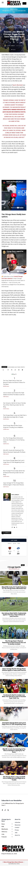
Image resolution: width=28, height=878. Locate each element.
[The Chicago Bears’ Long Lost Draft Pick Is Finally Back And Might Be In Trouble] (14, 768)
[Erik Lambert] (5, 46)
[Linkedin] (14, 527)
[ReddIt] (13, 42)
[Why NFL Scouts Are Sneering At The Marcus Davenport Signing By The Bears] (14, 740)
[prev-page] (11, 790)
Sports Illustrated (18, 85)
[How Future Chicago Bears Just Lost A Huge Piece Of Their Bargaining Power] (14, 714)
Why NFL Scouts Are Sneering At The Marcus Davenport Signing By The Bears (14, 750)
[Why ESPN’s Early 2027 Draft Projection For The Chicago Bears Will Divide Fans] (14, 578)
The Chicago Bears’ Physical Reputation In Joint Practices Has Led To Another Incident (14, 642)
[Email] (17, 42)
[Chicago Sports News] (14, 3)
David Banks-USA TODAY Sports (16, 367)
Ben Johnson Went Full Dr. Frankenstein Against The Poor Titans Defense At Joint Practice (14, 614)
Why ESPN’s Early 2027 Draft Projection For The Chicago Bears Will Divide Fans (14, 587)
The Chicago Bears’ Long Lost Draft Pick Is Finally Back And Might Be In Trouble (14, 778)
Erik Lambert (11, 45)
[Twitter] (10, 42)
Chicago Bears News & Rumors (13, 27)
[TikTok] (5, 810)
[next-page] (16, 790)
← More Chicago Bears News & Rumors (13, 862)
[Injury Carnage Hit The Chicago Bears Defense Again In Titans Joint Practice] (14, 660)
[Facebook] (6, 42)
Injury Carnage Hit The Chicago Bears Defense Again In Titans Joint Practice (14, 669)
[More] (21, 42)
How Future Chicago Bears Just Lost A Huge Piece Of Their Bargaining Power (14, 723)
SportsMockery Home (14, 863)
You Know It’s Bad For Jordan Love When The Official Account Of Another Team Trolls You (14, 696)
